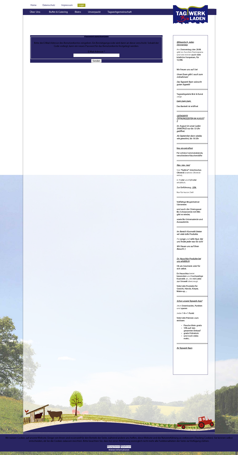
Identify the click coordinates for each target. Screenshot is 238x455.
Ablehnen (126, 446)
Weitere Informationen (119, 450)
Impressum (67, 5)
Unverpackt (94, 11)
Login (81, 5)
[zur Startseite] (190, 25)
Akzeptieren (113, 446)
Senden (96, 61)
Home (33, 5)
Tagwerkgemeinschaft (120, 11)
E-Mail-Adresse (96, 52)
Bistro (78, 11)
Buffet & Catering (58, 11)
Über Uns (35, 11)
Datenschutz (49, 5)
